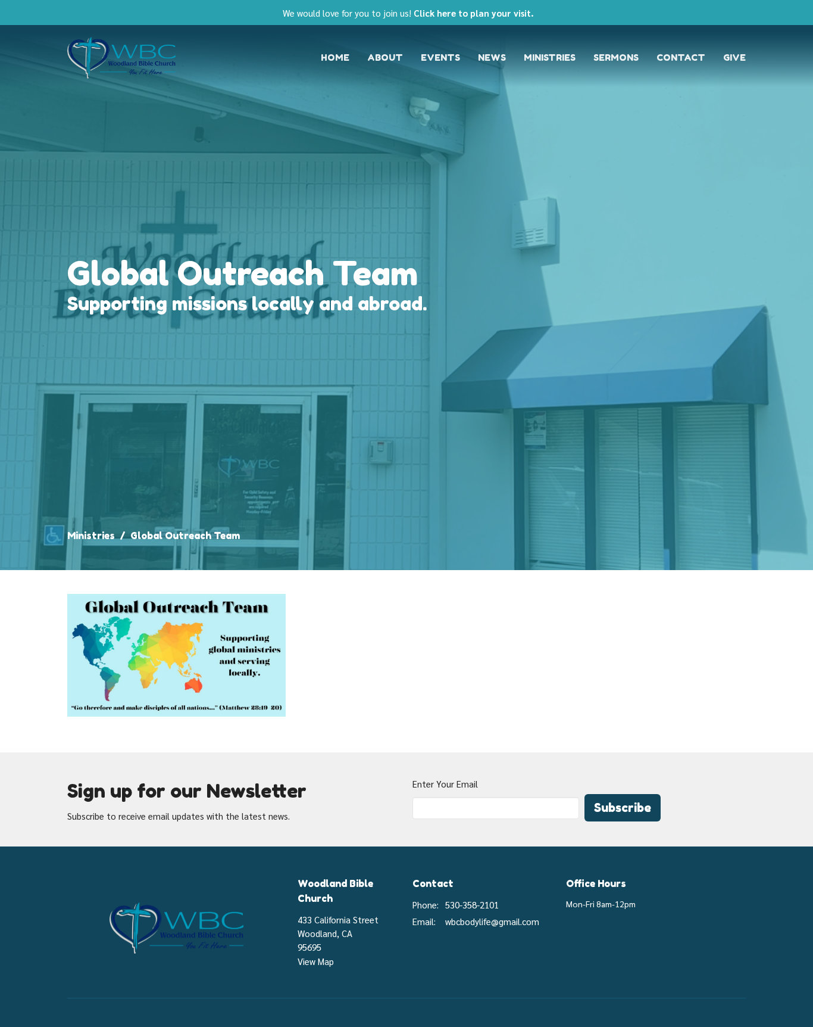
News (492, 57)
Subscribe (622, 808)
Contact (680, 57)
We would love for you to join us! (408, 12)
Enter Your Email (445, 783)
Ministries (550, 57)
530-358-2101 (472, 904)
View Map (316, 961)
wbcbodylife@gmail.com (492, 921)
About (385, 57)
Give (734, 57)
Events (440, 57)
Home (335, 57)
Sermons (616, 57)
